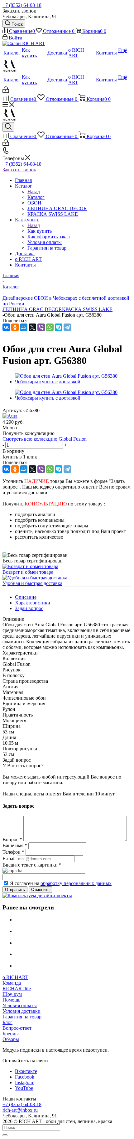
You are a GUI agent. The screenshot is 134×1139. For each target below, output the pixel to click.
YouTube (24, 1088)
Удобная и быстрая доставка (32, 583)
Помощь (11, 999)
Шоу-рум (12, 994)
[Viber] (41, 327)
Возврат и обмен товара (27, 572)
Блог (7, 1022)
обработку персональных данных (76, 883)
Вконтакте (26, 1071)
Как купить (39, 231)
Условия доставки (21, 1011)
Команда (11, 983)
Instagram (24, 1082)
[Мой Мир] (23, 327)
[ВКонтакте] (6, 327)
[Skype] (58, 327)
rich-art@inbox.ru (20, 1110)
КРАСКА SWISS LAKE (87, 309)
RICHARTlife (16, 988)
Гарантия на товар (21, 1016)
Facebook (24, 1076)
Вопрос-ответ (16, 1028)
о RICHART (15, 977)
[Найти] (4, 1135)
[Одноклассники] (15, 327)
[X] (32, 327)
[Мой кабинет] (5, 91)
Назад (33, 191)
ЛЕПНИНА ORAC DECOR (32, 309)
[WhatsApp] (50, 327)
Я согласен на (61, 883)
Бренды (10, 1033)
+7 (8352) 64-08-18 (21, 5)
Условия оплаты (19, 1005)
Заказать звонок (19, 169)
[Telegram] (67, 327)
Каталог (36, 197)
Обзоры (10, 1039)
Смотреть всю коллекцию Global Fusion (44, 439)
